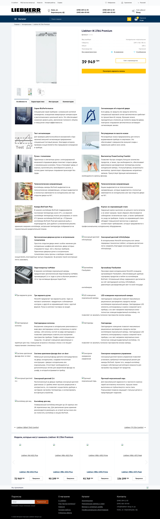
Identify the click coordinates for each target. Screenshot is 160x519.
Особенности (21, 102)
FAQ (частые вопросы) (27, 3)
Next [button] (146, 462)
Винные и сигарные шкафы (92, 507)
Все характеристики (89, 52)
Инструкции (53, 102)
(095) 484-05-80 (83, 12)
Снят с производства (131, 60)
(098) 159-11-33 (83, 10)
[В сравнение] (117, 52)
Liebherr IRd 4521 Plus (28, 472)
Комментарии (68, 102)
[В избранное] (140, 52)
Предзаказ (36, 478)
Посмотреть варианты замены (114, 71)
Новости (39, 3)
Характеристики (37, 102)
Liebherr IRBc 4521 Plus (63, 472)
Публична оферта (65, 513)
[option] (18, 92)
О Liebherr (14, 3)
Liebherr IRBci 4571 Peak (132, 472)
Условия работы (50, 3)
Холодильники (87, 501)
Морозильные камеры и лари (93, 504)
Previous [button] (13, 462)
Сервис (60, 3)
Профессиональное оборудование (95, 510)
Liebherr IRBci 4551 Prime (97, 472)
